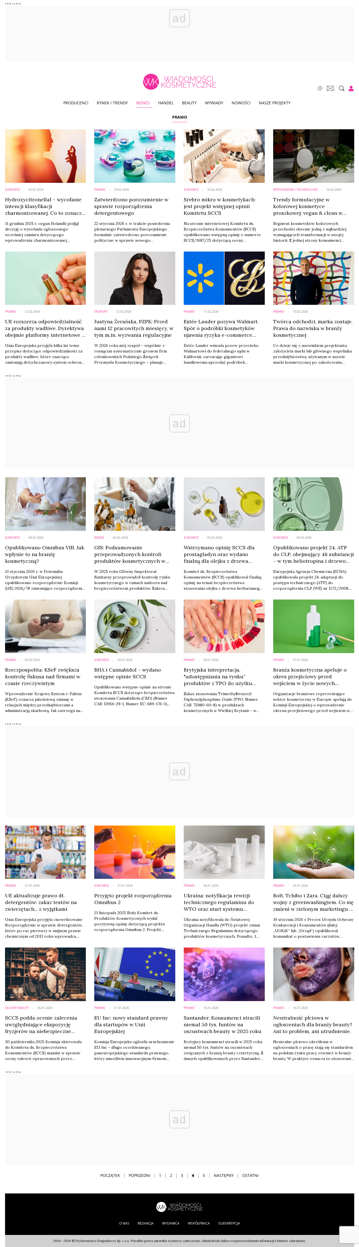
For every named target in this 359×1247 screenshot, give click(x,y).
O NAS (124, 1223)
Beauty (189, 102)
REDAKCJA (146, 1223)
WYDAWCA (171, 1223)
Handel (166, 102)
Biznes (143, 102)
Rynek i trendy (112, 102)
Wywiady (214, 102)
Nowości (241, 102)
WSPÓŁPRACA (199, 1223)
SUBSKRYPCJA (229, 1223)
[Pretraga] (341, 88)
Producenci (75, 102)
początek (110, 1175)
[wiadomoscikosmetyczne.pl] (179, 82)
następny (224, 1175)
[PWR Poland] (179, 1206)
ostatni (250, 1175)
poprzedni (139, 1175)
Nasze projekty (275, 102)
